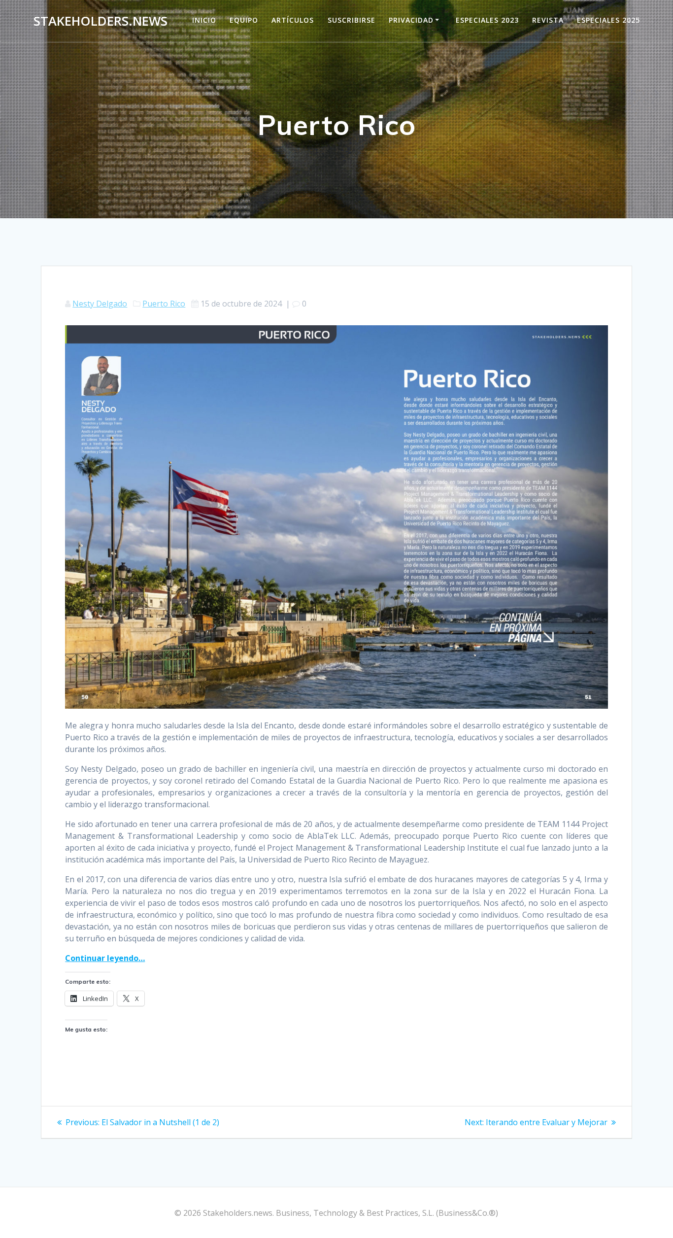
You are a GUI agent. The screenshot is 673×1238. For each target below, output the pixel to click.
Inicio (204, 20)
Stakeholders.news (101, 21)
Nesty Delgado (99, 303)
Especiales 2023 (487, 20)
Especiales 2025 (608, 20)
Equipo (244, 20)
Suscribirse (351, 20)
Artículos (292, 20)
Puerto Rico (163, 303)
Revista (548, 20)
